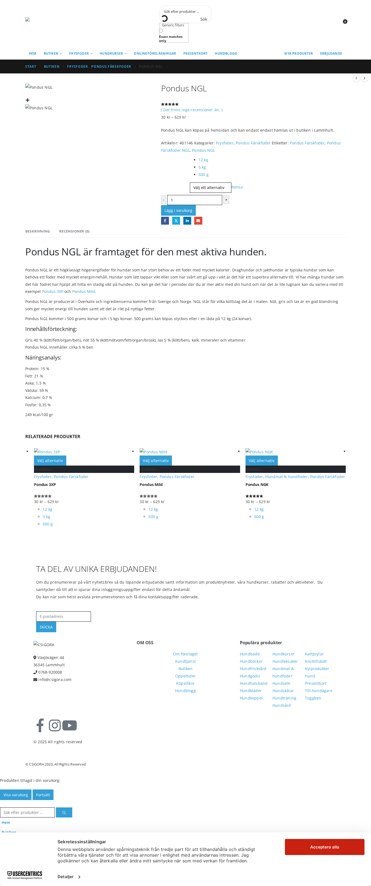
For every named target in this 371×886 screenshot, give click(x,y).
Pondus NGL (203, 150)
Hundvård (281, 705)
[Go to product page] (84, 452)
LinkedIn (187, 221)
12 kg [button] (203, 159)
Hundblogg (226, 53)
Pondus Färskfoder (253, 142)
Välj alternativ (50, 460)
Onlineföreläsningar (155, 53)
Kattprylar (314, 653)
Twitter (176, 221)
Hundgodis (250, 676)
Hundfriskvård (253, 668)
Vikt (166, 158)
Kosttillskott (316, 661)
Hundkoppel (251, 698)
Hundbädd (250, 653)
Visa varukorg (16, 794)
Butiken (51, 53)
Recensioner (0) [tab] (74, 231)
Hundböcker (251, 661)
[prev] (356, 78)
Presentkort (195, 53)
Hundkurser (111, 53)
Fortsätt (43, 794)
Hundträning (284, 698)
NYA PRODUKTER (298, 53)
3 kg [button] (46, 516)
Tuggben (313, 698)
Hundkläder (251, 690)
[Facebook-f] (40, 725)
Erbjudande (331, 53)
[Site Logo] (49, 24)
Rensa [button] (237, 187)
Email (198, 221)
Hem (32, 53)
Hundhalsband (254, 683)
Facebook (165, 221)
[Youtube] (69, 725)
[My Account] (331, 24)
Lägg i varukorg (178, 210)
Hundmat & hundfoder (286, 476)
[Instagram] (55, 725)
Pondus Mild (83, 291)
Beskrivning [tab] (37, 231)
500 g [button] (204, 174)
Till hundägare (318, 690)
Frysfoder (79, 53)
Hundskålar (283, 690)
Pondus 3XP (53, 291)
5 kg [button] (202, 167)
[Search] (64, 812)
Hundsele (281, 683)
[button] (3, 803)
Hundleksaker (285, 661)
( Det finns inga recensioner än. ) (191, 109)
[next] (364, 78)
